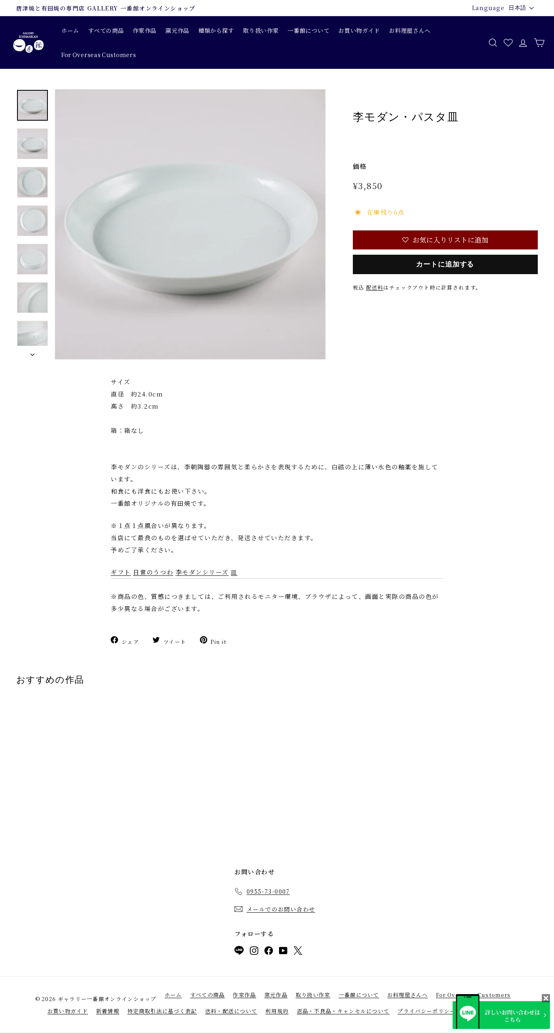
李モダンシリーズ (202, 572)
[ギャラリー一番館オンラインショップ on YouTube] (283, 952)
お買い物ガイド (359, 30)
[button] (445, 239)
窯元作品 (177, 30)
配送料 (375, 287)
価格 (360, 166)
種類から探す (216, 30)
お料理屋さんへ (410, 30)
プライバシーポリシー (426, 1011)
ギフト (121, 572)
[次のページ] (32, 353)
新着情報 (107, 1011)
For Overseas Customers (98, 55)
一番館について (308, 30)
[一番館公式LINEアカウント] (239, 952)
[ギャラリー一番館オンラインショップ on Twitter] (298, 952)
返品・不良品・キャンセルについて (343, 1011)
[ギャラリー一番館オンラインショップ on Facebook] (268, 952)
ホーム (70, 30)
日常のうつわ (153, 572)
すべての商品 (106, 30)
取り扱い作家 (261, 30)
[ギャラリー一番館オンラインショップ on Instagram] (254, 952)
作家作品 (145, 30)
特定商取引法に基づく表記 (162, 1011)
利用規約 (276, 1011)
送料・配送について (231, 1011)
